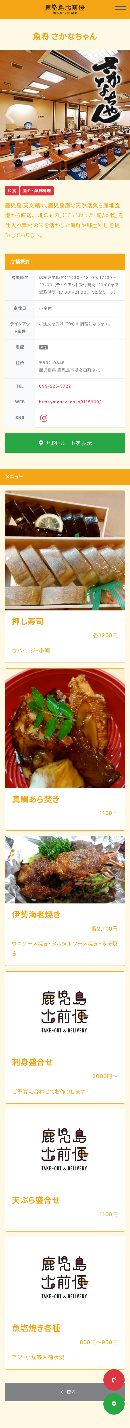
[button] (10, 115)
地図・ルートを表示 (68, 443)
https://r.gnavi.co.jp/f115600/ (70, 401)
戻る (70, 1392)
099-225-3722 (55, 386)
